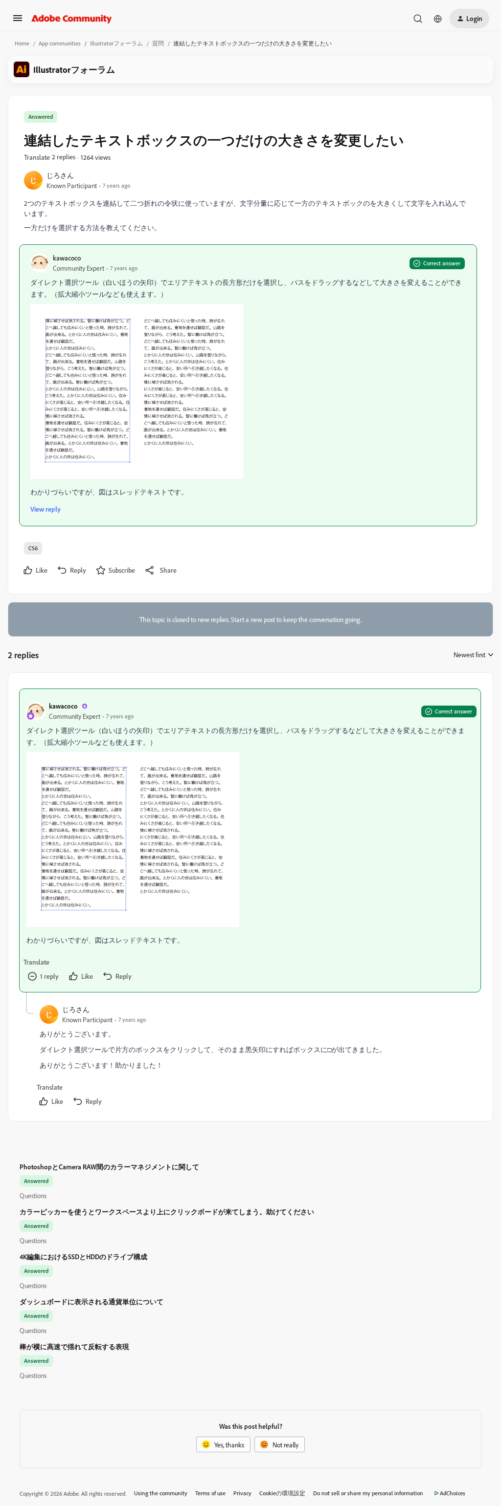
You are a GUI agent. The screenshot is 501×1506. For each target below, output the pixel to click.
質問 (158, 43)
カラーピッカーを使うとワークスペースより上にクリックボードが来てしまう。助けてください (167, 1211)
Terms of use (210, 1493)
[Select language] (438, 18)
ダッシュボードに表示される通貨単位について (91, 1301)
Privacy (242, 1493)
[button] (17, 21)
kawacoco (67, 258)
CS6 (33, 548)
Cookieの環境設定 (282, 1493)
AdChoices (452, 1493)
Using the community (160, 1493)
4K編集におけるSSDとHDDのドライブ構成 (83, 1256)
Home (22, 43)
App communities (60, 43)
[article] (250, 840)
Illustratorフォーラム (116, 43)
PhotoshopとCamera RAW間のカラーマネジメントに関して (109, 1166)
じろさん (60, 175)
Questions (33, 1195)
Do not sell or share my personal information (368, 1493)
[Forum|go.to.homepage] (71, 18)
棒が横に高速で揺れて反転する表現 (74, 1346)
